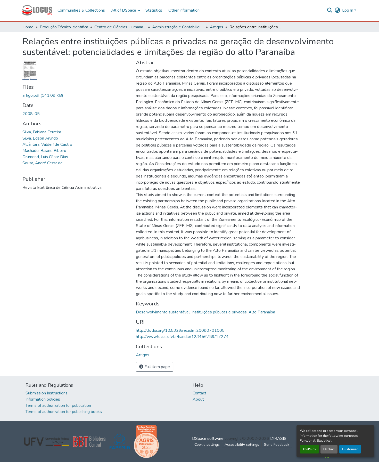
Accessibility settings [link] (242, 444)
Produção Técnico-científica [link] (64, 27)
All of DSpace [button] (123, 10)
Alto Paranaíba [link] (262, 312)
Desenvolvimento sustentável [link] (163, 312)
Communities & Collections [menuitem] (81, 10)
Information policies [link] (43, 399)
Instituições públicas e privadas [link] (219, 312)
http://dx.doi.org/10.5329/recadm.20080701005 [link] (180, 330)
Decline (329, 449)
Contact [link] (199, 393)
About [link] (198, 399)
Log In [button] (348, 10)
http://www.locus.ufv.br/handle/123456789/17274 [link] (182, 336)
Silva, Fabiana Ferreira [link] (41, 132)
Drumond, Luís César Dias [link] (45, 157)
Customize (350, 449)
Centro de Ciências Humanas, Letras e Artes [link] (120, 27)
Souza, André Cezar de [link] (42, 163)
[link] (76, 95)
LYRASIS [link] (278, 438)
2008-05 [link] (31, 114)
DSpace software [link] (208, 438)
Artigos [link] (216, 27)
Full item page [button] (156, 367)
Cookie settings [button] (207, 444)
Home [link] (28, 27)
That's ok (309, 449)
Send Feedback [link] (276, 444)
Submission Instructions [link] (47, 393)
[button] (37, 10)
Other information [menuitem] (184, 10)
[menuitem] (125, 10)
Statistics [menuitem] (153, 10)
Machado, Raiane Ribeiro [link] (44, 150)
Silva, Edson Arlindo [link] (40, 138)
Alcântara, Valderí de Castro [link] (47, 144)
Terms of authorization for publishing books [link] (64, 412)
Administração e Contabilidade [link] (178, 27)
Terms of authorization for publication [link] (58, 405)
